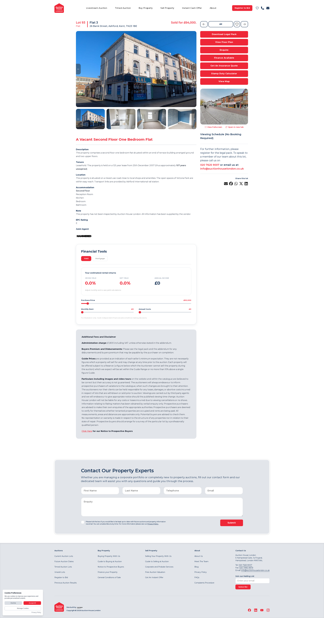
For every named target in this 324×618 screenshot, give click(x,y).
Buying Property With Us (109, 556)
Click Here (87, 431)
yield (86, 258)
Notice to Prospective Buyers (111, 567)
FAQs (196, 577)
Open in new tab (236, 127)
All (220, 24)
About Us (198, 556)
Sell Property (167, 8)
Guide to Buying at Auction (110, 561)
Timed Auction (123, 8)
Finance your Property (107, 572)
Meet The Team (201, 561)
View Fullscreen (214, 127)
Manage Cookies (23, 608)
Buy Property (146, 8)
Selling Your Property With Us (158, 556)
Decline (13, 603)
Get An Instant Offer (154, 577)
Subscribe (243, 587)
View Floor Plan (224, 42)
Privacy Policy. (153, 524)
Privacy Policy (200, 572)
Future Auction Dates (64, 561)
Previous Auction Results (65, 583)
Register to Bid (242, 8)
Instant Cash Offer (192, 8)
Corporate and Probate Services (159, 567)
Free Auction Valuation (155, 572)
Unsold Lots (59, 572)
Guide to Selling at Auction (157, 561)
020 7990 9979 (246, 568)
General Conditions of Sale (109, 577)
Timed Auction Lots (63, 567)
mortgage (100, 258)
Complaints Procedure (204, 583)
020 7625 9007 (209, 164)
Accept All (32, 603)
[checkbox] (82, 522)
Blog (196, 567)
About (213, 8)
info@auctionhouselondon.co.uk (222, 168)
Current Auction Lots (63, 556)
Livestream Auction (96, 8)
